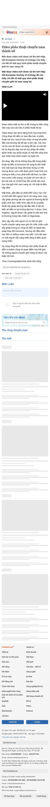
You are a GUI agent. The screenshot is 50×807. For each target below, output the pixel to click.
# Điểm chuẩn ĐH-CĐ (26, 32)
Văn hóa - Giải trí (33, 667)
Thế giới (29, 662)
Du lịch (29, 676)
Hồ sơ (28, 701)
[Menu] (3, 32)
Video (28, 706)
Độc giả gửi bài (25, 796)
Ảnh (3, 706)
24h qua (5, 716)
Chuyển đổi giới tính (22, 274)
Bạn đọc (29, 681)
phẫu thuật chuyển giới (13, 278)
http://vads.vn (15, 787)
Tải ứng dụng (9, 796)
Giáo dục (5, 662)
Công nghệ (30, 672)
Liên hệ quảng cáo (10, 771)
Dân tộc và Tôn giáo (10, 657)
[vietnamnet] (11, 33)
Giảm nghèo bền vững (11, 691)
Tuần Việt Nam (8, 686)
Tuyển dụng (41, 796)
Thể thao (30, 657)
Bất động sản (7, 681)
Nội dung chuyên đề (34, 696)
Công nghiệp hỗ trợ (34, 686)
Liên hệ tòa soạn (9, 743)
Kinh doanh (31, 652)
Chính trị (30, 647)
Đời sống (5, 667)
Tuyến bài (13, 722)
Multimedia (7, 711)
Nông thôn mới (32, 691)
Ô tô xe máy (7, 676)
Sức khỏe (8, 39)
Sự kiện (37, 722)
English (5, 701)
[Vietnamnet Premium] (8, 648)
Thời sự (5, 652)
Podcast (29, 711)
